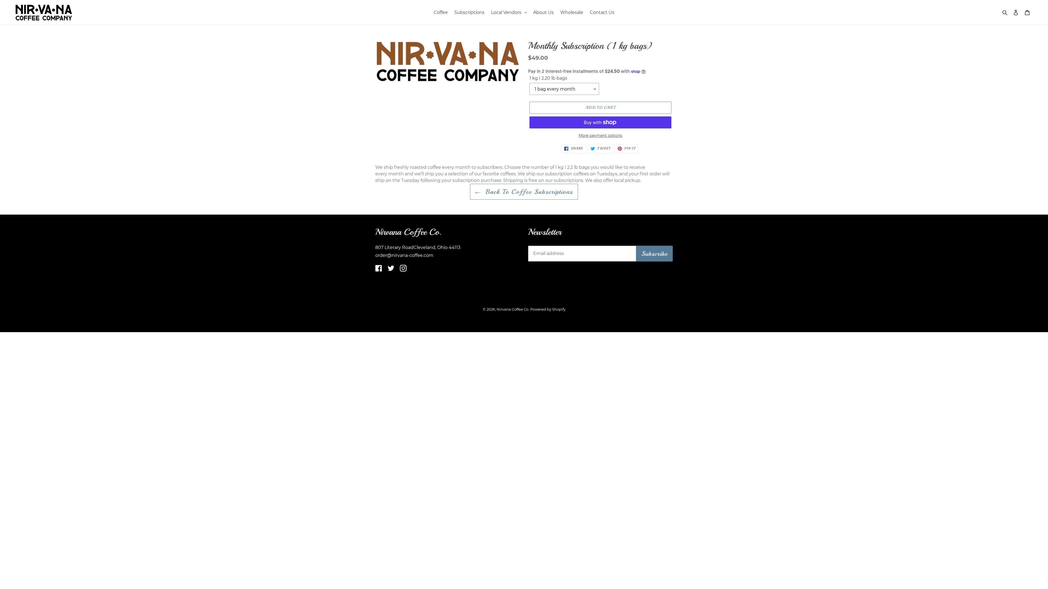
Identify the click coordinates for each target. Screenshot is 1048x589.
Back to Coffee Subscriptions (528, 192)
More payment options (600, 135)
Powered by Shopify (547, 309)
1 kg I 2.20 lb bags (548, 78)
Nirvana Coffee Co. (513, 309)
